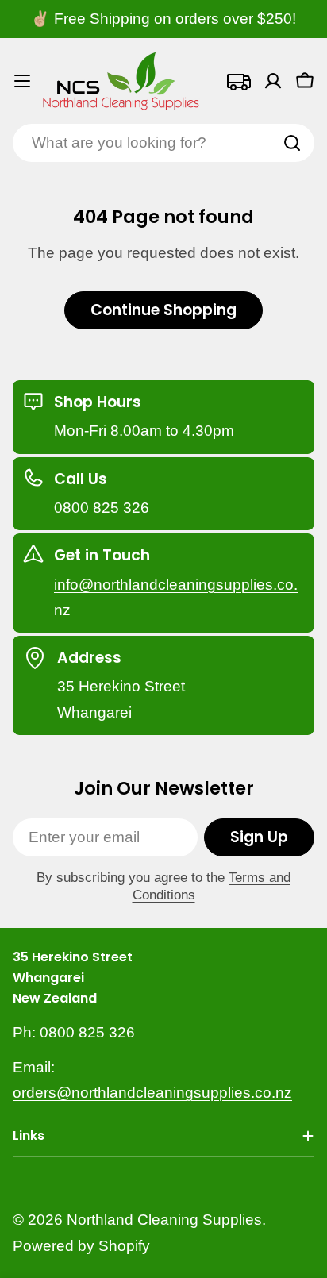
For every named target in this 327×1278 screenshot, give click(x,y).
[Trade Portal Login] (238, 81)
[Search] (292, 142)
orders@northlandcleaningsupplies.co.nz (152, 1092)
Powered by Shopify (81, 1246)
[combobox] (163, 143)
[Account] (273, 80)
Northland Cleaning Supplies (164, 1219)
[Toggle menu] (22, 80)
